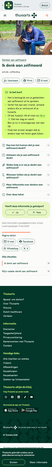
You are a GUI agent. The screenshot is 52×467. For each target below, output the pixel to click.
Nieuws (7, 307)
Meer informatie (38, 462)
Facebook (28, 241)
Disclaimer (9, 329)
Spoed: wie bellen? (13, 299)
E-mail (44, 80)
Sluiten (13, 462)
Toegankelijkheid (12, 333)
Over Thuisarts (11, 303)
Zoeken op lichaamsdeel (16, 379)
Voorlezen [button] (12, 80)
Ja (17, 212)
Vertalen (7, 315)
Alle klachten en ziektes (16, 358)
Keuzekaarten (10, 375)
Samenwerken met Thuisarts (18, 341)
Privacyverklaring (12, 337)
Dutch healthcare (12, 311)
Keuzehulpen (10, 371)
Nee (38, 212)
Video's (7, 362)
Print (29, 80)
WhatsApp (12, 248)
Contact (7, 345)
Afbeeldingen (10, 367)
